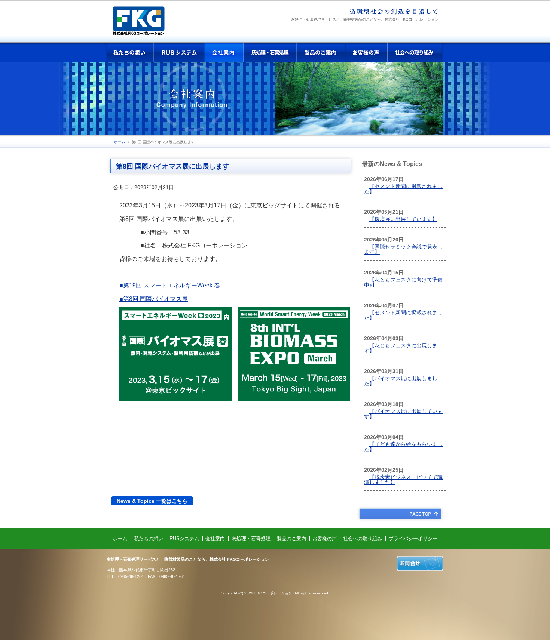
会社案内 (224, 52)
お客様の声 (366, 52)
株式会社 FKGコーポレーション (145, 23)
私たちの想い (129, 52)
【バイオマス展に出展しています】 (403, 413)
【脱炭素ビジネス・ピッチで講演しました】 (403, 479)
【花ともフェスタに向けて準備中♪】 (403, 282)
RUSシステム (179, 52)
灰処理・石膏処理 (270, 52)
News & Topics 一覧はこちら (152, 501)
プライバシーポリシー (413, 538)
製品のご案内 (321, 52)
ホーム (119, 142)
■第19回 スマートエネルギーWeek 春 (169, 285)
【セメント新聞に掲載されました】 (403, 188)
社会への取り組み (416, 52)
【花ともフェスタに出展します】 (400, 348)
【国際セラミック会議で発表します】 (403, 249)
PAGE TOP (400, 513)
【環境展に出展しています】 (403, 219)
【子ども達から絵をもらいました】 (403, 446)
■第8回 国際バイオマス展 (153, 299)
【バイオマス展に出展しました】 (400, 381)
